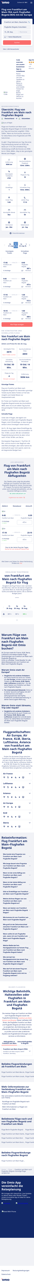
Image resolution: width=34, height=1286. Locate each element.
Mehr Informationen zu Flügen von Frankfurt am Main (14, 1108)
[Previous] (3, 607)
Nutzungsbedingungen (21, 1270)
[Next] (29, 245)
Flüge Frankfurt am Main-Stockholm (14, 1142)
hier (20, 563)
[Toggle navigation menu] (31, 3)
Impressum (6, 1270)
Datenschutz (6, 1274)
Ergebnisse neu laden (16, 497)
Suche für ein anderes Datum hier (17, 549)
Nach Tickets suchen (9, 355)
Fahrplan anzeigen (9, 379)
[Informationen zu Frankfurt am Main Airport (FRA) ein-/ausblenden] (30, 1051)
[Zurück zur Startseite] (5, 3)
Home (4, 1169)
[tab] (9, 252)
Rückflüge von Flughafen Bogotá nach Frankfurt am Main (15, 1103)
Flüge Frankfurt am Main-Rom (12, 1138)
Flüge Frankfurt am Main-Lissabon (14, 1076)
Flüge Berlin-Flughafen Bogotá (12, 1130)
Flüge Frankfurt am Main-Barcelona (14, 1072)
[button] (10, 32)
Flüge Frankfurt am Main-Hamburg (14, 1134)
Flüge (10, 1169)
